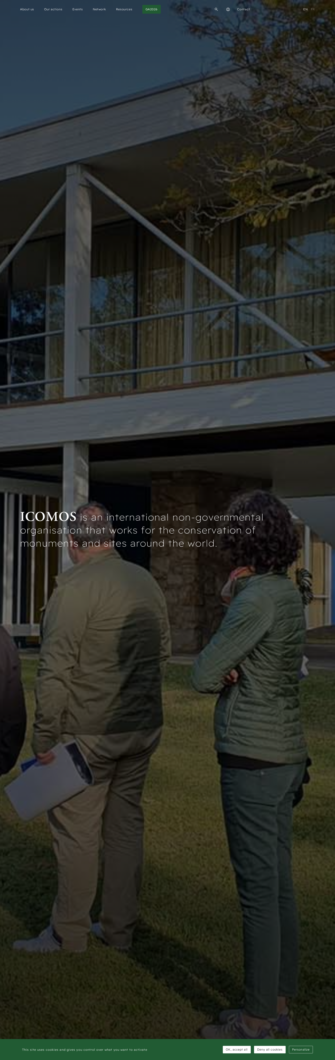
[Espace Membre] (228, 9)
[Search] (216, 9)
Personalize (301, 1049)
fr (313, 9)
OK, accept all (236, 1049)
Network (99, 9)
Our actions (53, 9)
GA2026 (152, 9)
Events (77, 9)
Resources (124, 9)
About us (27, 9)
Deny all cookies (270, 1049)
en (305, 9)
